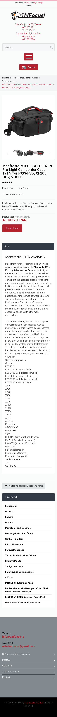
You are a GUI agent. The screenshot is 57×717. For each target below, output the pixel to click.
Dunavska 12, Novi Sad (28, 33)
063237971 (28, 27)
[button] (28, 67)
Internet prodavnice (33, 702)
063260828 (28, 36)
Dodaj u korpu (12, 228)
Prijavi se (27, 3)
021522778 (28, 39)
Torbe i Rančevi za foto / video (25, 78)
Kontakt (6, 677)
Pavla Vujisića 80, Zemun (28, 24)
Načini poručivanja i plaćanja (16, 654)
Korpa (28, 6)
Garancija (7, 665)
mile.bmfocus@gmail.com (18, 646)
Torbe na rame (8, 81)
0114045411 (28, 30)
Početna (5, 78)
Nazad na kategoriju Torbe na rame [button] (26, 486)
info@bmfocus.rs (13, 636)
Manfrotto (24, 188)
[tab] (28, 246)
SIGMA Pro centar (11, 671)
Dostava (6, 660)
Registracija (38, 3)
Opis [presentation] (7, 246)
